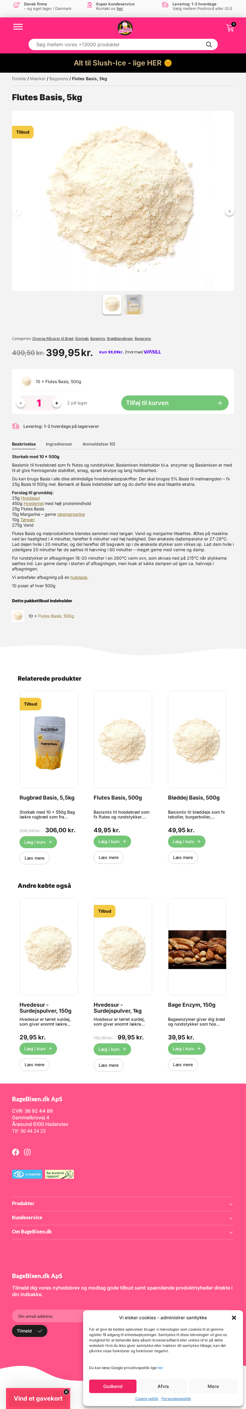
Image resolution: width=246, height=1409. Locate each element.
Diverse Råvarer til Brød (52, 338)
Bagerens (59, 78)
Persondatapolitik (176, 1398)
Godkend (112, 1386)
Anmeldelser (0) (98, 443)
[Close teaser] (66, 1392)
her (160, 1367)
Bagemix (97, 338)
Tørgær (27, 519)
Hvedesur (30, 497)
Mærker (38, 78)
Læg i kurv (35, 842)
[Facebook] (15, 1152)
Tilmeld (24, 1330)
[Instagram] (27, 1152)
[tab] (28, 444)
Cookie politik (146, 1398)
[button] (234, 1318)
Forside (19, 78)
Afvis (163, 1386)
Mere (213, 1386)
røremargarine (71, 514)
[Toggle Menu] (18, 26)
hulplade (78, 577)
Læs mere (34, 857)
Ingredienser (59, 443)
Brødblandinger (120, 338)
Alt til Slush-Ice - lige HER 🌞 (123, 63)
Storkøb (81, 338)
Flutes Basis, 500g (63, 381)
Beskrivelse (24, 443)
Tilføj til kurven (147, 403)
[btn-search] (209, 44)
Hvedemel (34, 503)
